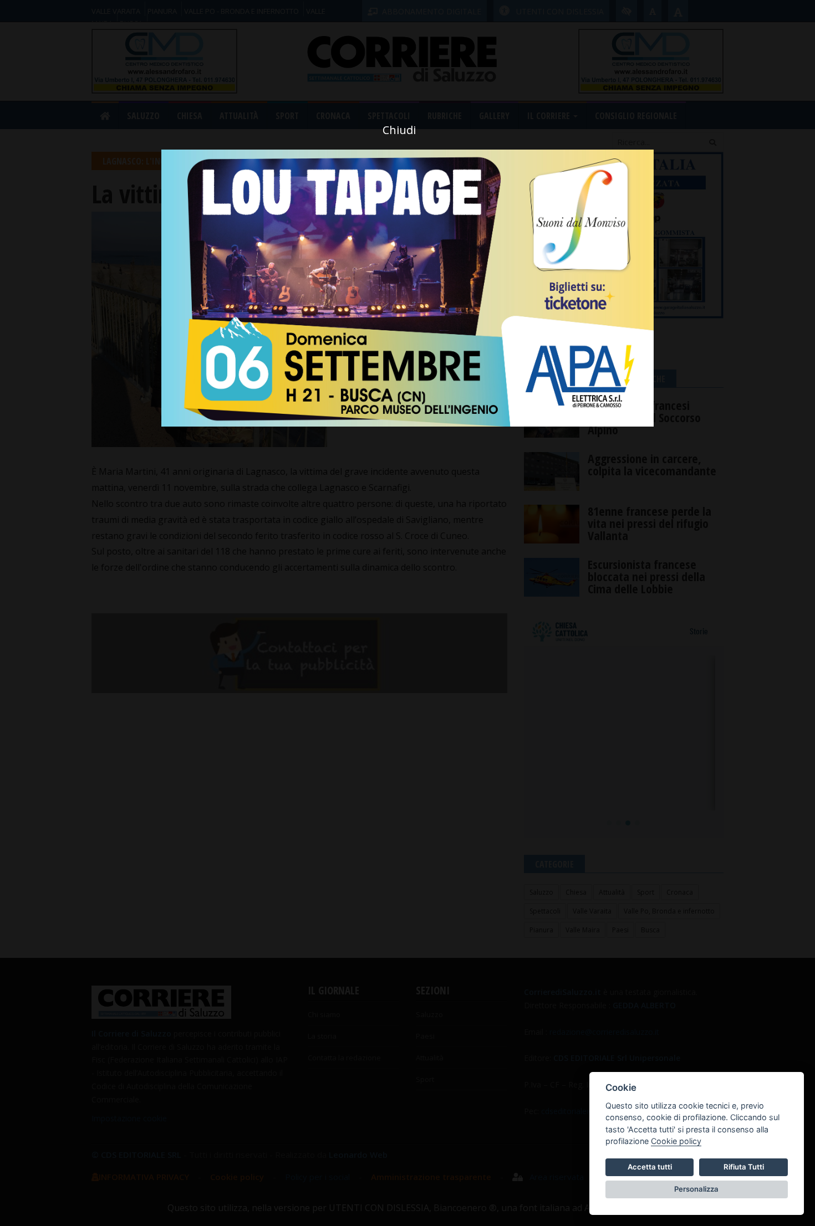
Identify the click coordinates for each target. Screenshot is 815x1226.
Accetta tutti (650, 1166)
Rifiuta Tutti (744, 1166)
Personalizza (696, 1188)
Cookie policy (676, 1141)
